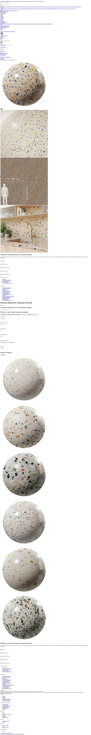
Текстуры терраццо (6, 281)
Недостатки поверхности (63, 6)
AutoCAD (6, 23)
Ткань (27, 6)
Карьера (4, 715)
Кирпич (16, 6)
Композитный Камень (6, 297)
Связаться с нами (6, 727)
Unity (27, 23)
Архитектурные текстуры (7, 280)
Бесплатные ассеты (4, 11)
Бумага (46, 6)
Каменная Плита (6, 290)
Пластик (53, 6)
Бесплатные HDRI (6, 700)
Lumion (18, 23)
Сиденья (68, 8)
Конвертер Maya (5, 708)
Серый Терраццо (6, 299)
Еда (43, 8)
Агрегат (4, 289)
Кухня (51, 8)
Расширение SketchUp (6, 705)
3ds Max (1, 17)
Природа (43, 6)
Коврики (65, 8)
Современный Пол (6, 292)
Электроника (36, 8)
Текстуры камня (5, 282)
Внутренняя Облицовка (7, 294)
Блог (3, 713)
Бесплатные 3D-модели (7, 699)
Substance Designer (40, 23)
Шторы (15, 8)
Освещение (55, 8)
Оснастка (40, 8)
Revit (4, 23)
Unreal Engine (30, 23)
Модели (1, 37)
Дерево (79, 6)
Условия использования (4, 734)
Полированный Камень (7, 287)
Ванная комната (8, 8)
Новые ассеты (2, 12)
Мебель (49, 8)
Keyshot (21, 23)
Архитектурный (9, 6)
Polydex (51, 23)
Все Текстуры (3, 6)
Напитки (32, 8)
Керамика (20, 6)
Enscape (24, 23)
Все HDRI (2, 10)
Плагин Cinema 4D (6, 707)
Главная (2, 58)
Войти (1, 28)
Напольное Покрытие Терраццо (8, 296)
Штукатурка (49, 6)
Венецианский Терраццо (7, 300)
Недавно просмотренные (4, 25)
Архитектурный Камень (7, 291)
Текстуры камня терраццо (7, 671)
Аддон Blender (5, 704)
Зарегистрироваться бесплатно (5, 693)
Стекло (34, 6)
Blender (1, 15)
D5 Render (15, 23)
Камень (56, 6)
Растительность (72, 8)
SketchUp (3, 22)
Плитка (69, 6)
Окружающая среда (7, 10)
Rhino (1, 23)
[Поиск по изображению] (1, 42)
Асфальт (13, 6)
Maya (2, 21)
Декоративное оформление (22, 8)
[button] (45, 4)
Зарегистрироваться (6, 721)
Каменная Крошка (6, 293)
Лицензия (22, 734)
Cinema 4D (2, 19)
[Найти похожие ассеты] (1, 109)
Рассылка (4, 716)
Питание (28, 8)
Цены (1, 24)
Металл (39, 6)
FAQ (3, 726)
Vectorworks (10, 23)
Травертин (72, 6)
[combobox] (45, 41)
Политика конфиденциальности (14, 734)
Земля (25, 6)
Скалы (62, 8)
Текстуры (2, 36)
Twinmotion (35, 23)
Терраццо (4, 295)
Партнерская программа (4, 26)
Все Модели (2, 8)
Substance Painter (47, 23)
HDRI (1, 38)
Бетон (23, 6)
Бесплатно (31, 6)
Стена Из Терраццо (6, 298)
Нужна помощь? (3, 27)
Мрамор (36, 6)
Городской (76, 6)
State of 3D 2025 (5, 717)
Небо (16, 10)
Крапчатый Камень (6, 288)
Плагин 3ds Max (5, 706)
